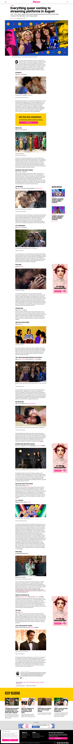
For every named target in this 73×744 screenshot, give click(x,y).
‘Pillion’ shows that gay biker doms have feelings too (61, 710)
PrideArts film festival (31, 403)
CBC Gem (38, 445)
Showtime (22, 359)
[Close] (18, 731)
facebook (57, 743)
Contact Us (24, 732)
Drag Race (54, 197)
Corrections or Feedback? (20, 685)
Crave (34, 359)
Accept (10, 740)
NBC (28, 445)
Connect (34, 732)
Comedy (37, 682)
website (41, 441)
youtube (61, 743)
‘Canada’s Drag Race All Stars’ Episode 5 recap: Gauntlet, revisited (58, 200)
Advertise (24, 736)
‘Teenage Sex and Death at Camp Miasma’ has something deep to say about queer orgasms (12, 710)
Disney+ (32, 627)
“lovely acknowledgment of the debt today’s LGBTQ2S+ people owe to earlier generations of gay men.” (29, 589)
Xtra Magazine (36, 2)
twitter (59, 743)
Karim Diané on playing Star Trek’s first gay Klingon (44, 710)
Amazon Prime (38, 188)
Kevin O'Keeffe (55, 221)
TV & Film (12, 5)
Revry (21, 324)
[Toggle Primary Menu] (5, 2)
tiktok (64, 743)
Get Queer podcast (36, 737)
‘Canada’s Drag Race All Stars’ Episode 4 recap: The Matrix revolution (58, 217)
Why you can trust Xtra (32, 685)
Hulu (21, 74)
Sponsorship (24, 737)
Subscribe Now (28, 122)
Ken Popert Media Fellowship (38, 736)
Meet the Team (25, 733)
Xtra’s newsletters (36, 733)
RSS (67, 743)
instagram (62, 743)
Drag (20, 683)
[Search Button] (67, 1)
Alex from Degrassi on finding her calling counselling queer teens (27, 710)
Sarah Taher (13, 18)
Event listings (32, 682)
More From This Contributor (25, 671)
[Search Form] (67, 2)
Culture (28, 682)
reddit (66, 743)
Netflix (21, 266)
